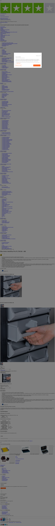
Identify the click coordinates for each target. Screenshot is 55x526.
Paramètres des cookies (18, 65)
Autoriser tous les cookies (37, 65)
